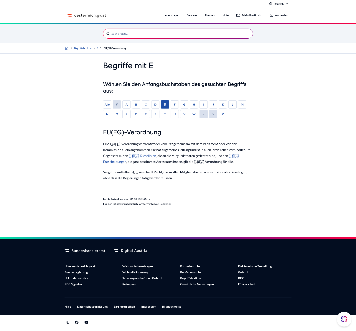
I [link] (203, 104)
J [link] (213, 104)
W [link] (194, 114)
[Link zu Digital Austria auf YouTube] (86, 323)
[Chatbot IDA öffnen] (344, 319)
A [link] (127, 104)
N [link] (107, 114)
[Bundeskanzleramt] (85, 251)
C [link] (146, 104)
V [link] (184, 114)
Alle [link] (107, 104)
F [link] (175, 104)
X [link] (203, 114)
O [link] (117, 114)
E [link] (165, 104)
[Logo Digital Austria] (134, 251)
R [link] (146, 114)
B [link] (136, 104)
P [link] (126, 114)
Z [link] (223, 114)
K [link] (223, 104)
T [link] (165, 114)
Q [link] (136, 114)
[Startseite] (67, 48)
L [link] (232, 104)
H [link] (194, 104)
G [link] (184, 104)
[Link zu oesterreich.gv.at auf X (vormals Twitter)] (67, 323)
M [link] (242, 104)
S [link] (155, 114)
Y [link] (213, 114)
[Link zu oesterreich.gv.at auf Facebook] (76, 323)
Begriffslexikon (83, 48)
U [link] (175, 114)
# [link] (117, 104)
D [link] (155, 104)
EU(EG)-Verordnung (114, 48)
